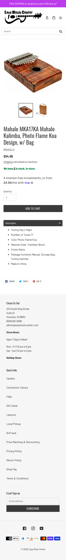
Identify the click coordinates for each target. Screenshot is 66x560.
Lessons (11, 414)
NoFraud (11, 433)
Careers (10, 378)
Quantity (8, 191)
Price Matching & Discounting (23, 442)
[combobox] (32, 31)
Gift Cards (12, 405)
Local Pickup (13, 424)
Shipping (8, 161)
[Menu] (60, 17)
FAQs (9, 396)
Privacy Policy (14, 451)
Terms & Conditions (17, 478)
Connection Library (17, 387)
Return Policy (13, 460)
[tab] (33, 223)
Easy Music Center (37, 549)
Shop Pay (11, 469)
